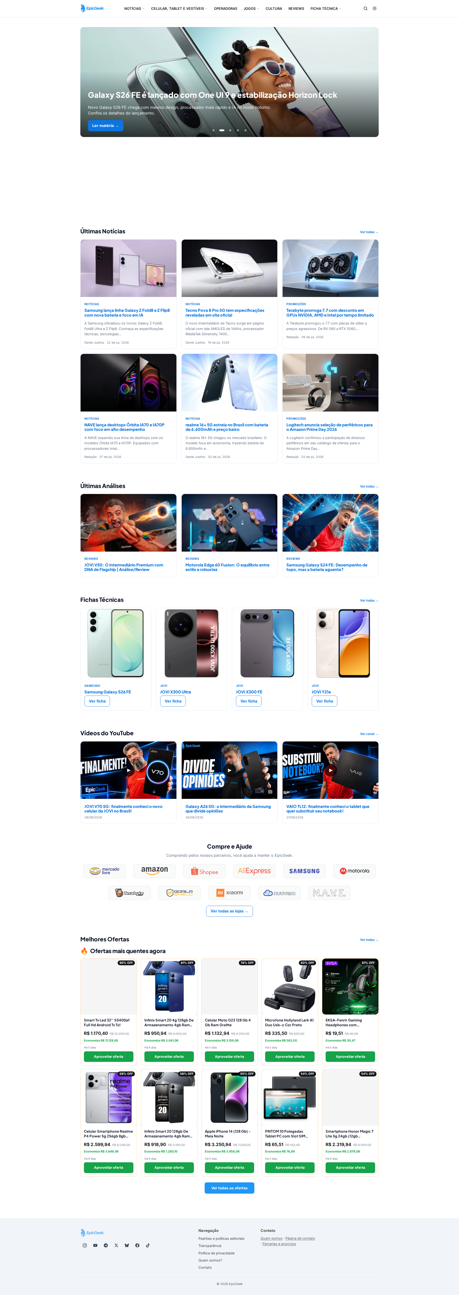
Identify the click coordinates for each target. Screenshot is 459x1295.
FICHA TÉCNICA (324, 8)
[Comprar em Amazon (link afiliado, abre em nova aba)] (154, 871)
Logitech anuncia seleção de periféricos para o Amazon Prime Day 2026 (329, 427)
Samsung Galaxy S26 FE (107, 691)
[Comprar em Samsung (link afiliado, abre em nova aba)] (304, 871)
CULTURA (274, 8)
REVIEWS (296, 8)
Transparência (209, 1246)
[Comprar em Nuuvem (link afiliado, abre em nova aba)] (279, 893)
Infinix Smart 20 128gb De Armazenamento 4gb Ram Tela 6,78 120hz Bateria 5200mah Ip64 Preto (167, 1138)
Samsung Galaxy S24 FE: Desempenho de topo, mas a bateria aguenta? (326, 567)
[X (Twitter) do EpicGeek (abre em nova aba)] (116, 1245)
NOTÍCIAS (132, 8)
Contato (205, 1267)
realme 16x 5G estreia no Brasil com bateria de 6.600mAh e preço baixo (227, 427)
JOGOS (250, 8)
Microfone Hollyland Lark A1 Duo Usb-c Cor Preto (289, 1022)
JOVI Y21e (321, 691)
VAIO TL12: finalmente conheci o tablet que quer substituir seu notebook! (327, 808)
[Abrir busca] (365, 8)
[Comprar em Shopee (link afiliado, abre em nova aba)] (204, 871)
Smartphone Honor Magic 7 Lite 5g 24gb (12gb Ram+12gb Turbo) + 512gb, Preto (349, 1138)
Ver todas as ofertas (229, 1188)
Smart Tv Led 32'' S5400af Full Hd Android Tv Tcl (107, 1022)
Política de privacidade (216, 1253)
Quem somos (272, 1238)
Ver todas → (369, 232)
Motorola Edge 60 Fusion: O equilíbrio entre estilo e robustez (227, 567)
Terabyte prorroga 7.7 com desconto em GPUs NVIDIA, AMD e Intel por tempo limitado (330, 312)
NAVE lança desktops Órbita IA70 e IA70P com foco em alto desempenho (124, 427)
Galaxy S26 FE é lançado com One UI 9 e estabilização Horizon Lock (212, 94)
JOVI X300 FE (249, 691)
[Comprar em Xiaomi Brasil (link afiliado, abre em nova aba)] (229, 893)
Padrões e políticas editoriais (221, 1238)
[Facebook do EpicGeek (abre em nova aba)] (137, 1245)
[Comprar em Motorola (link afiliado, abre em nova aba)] (354, 871)
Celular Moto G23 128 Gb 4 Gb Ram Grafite (228, 1022)
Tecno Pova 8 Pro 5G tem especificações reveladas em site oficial (225, 312)
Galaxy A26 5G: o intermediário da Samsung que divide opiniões (228, 808)
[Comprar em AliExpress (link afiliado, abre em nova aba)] (254, 871)
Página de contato (300, 1238)
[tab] (213, 130)
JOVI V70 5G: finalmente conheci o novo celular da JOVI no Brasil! (123, 808)
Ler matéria (105, 125)
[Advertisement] (229, 172)
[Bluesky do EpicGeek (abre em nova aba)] (126, 1245)
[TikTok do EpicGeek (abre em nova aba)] (147, 1245)
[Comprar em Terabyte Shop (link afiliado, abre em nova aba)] (129, 893)
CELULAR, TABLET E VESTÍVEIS (177, 8)
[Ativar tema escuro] (375, 8)
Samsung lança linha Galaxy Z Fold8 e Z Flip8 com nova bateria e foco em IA (127, 312)
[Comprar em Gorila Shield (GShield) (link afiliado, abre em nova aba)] (179, 893)
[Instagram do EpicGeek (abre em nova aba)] (84, 1245)
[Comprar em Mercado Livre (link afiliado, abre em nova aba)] (104, 871)
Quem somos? (210, 1260)
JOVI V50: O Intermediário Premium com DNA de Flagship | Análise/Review (123, 567)
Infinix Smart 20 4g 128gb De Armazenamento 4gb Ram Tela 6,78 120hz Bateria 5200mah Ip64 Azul (169, 1027)
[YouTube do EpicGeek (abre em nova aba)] (95, 1245)
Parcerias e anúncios (279, 1244)
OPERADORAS (225, 8)
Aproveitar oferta (108, 1056)
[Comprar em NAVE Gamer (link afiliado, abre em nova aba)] (329, 893)
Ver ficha (97, 701)
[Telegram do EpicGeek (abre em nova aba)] (105, 1245)
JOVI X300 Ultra (175, 691)
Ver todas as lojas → (229, 911)
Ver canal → (369, 734)
